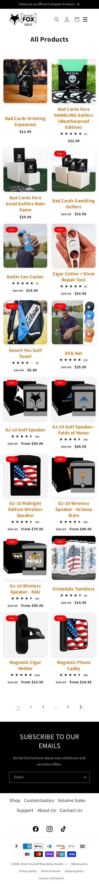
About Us (47, 810)
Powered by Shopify (51, 864)
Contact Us (71, 810)
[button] (57, 19)
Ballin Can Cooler (25, 277)
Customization (39, 800)
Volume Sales (71, 800)
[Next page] (81, 707)
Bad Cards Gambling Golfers (73, 204)
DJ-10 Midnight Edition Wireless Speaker (25, 509)
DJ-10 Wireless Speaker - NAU (25, 589)
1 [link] (18, 707)
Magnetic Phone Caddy (73, 665)
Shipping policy (74, 871)
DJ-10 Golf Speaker (25, 430)
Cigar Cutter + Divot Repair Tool (73, 277)
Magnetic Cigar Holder (25, 665)
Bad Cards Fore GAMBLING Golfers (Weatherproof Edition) (73, 118)
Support (25, 810)
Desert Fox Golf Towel (25, 353)
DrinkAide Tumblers (74, 589)
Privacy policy (28, 871)
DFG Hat (73, 353)
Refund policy (79, 864)
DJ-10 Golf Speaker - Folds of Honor (73, 430)
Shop (15, 800)
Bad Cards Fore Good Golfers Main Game (25, 204)
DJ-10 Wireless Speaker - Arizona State (73, 509)
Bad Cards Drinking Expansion (25, 121)
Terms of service (50, 871)
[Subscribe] (84, 777)
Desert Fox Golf (30, 864)
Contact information (51, 878)
